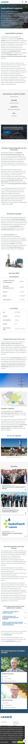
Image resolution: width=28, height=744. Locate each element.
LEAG (4, 2)
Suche (22, 2)
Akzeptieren (20, 742)
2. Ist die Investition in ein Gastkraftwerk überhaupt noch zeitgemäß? (10, 618)
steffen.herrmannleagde (10, 681)
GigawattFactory (4, 725)
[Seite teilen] (26, 6)
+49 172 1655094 (7, 678)
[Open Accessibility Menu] (25, 741)
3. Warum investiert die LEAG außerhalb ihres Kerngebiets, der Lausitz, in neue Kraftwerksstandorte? (12, 624)
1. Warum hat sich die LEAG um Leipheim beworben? (10, 612)
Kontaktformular (8, 634)
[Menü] (26, 2)
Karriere (15, 725)
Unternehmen (4, 722)
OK (7, 132)
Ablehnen (14, 742)
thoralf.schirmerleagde (9, 707)
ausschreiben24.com (11, 641)
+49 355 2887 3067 (8, 705)
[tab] (14, 612)
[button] (3, 447)
